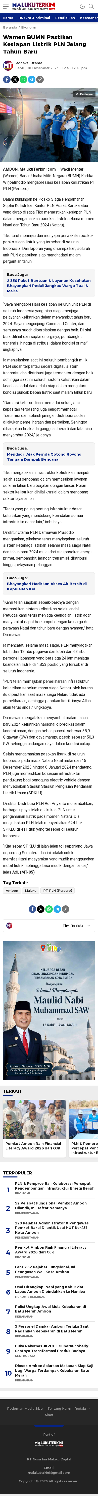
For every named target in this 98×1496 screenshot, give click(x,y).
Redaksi (80, 1408)
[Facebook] (7, 79)
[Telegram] (31, 79)
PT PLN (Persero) (57, 890)
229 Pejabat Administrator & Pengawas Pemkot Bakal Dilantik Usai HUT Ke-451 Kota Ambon (52, 1228)
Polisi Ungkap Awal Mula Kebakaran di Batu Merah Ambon (50, 1309)
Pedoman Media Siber (25, 1408)
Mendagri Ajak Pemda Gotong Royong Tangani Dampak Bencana (44, 457)
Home (8, 18)
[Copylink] (40, 79)
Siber (49, 1415)
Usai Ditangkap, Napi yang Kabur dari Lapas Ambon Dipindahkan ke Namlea (50, 1289)
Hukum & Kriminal (34, 18)
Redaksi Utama (29, 63)
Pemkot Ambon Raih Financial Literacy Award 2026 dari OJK (33, 1146)
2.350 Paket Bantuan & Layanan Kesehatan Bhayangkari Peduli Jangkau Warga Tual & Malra (49, 286)
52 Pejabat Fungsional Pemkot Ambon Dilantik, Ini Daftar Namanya (51, 1205)
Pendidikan (65, 18)
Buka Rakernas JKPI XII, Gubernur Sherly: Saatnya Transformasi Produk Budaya (52, 1348)
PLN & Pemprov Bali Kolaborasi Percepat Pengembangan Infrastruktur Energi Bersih (54, 1186)
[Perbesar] (49, 160)
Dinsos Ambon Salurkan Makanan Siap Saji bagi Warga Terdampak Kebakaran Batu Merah (54, 1370)
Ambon (12, 890)
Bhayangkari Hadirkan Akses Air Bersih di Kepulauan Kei (47, 586)
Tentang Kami (59, 1408)
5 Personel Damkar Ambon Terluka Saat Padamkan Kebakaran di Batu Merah (52, 1328)
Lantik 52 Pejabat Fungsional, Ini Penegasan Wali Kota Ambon (45, 1269)
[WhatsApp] (23, 79)
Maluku (30, 890)
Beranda (10, 27)
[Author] (8, 66)
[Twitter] (15, 79)
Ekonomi (28, 27)
